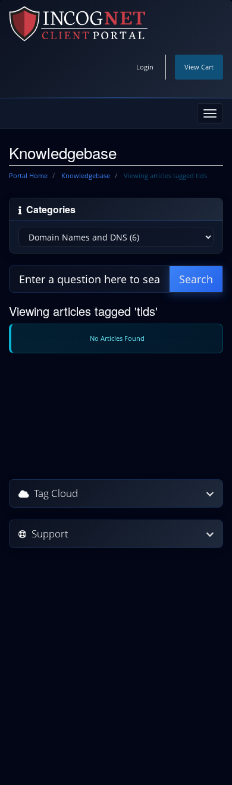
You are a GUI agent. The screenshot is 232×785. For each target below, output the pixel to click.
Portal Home (28, 175)
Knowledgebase (85, 175)
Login (144, 66)
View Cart (199, 66)
